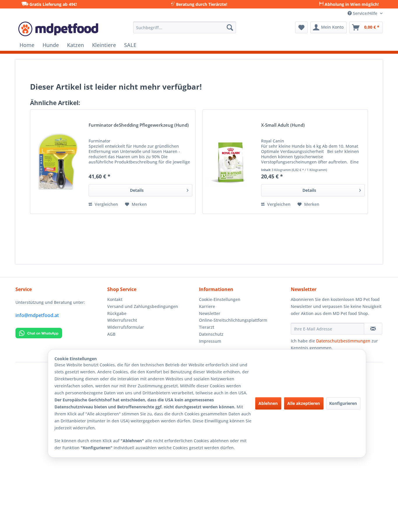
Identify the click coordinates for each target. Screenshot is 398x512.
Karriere (207, 306)
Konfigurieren (343, 403)
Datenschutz (211, 334)
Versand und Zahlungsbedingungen (142, 306)
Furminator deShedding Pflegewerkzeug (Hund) (139, 125)
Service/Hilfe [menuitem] (365, 13)
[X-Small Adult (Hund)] (230, 162)
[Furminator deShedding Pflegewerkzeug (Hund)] (58, 162)
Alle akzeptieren (303, 403)
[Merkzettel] (301, 27)
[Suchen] (230, 27)
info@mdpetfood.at (37, 315)
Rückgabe (116, 313)
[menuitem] (184, 27)
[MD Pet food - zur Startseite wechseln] (58, 29)
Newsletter (209, 313)
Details (137, 190)
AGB (111, 334)
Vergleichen (106, 204)
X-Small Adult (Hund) (283, 125)
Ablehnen (268, 403)
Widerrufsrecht (122, 320)
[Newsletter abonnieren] (373, 329)
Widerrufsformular (125, 327)
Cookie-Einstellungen (219, 299)
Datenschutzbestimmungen (343, 341)
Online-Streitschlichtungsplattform (233, 320)
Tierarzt (206, 327)
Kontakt (114, 299)
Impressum (210, 341)
